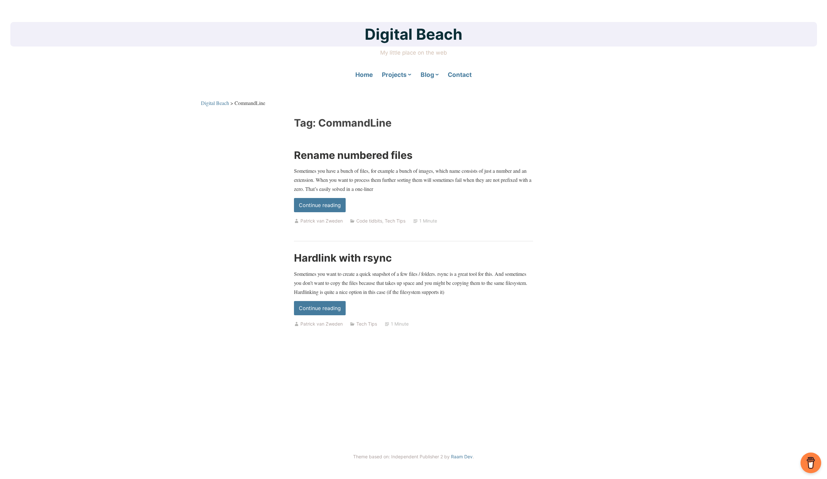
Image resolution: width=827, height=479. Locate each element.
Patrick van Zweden (321, 221)
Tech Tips (395, 221)
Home (364, 74)
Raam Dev (462, 456)
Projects (394, 74)
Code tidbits (369, 221)
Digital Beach (413, 34)
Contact (460, 74)
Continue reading (322, 207)
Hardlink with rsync (343, 258)
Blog (427, 74)
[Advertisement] (413, 394)
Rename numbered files (353, 155)
